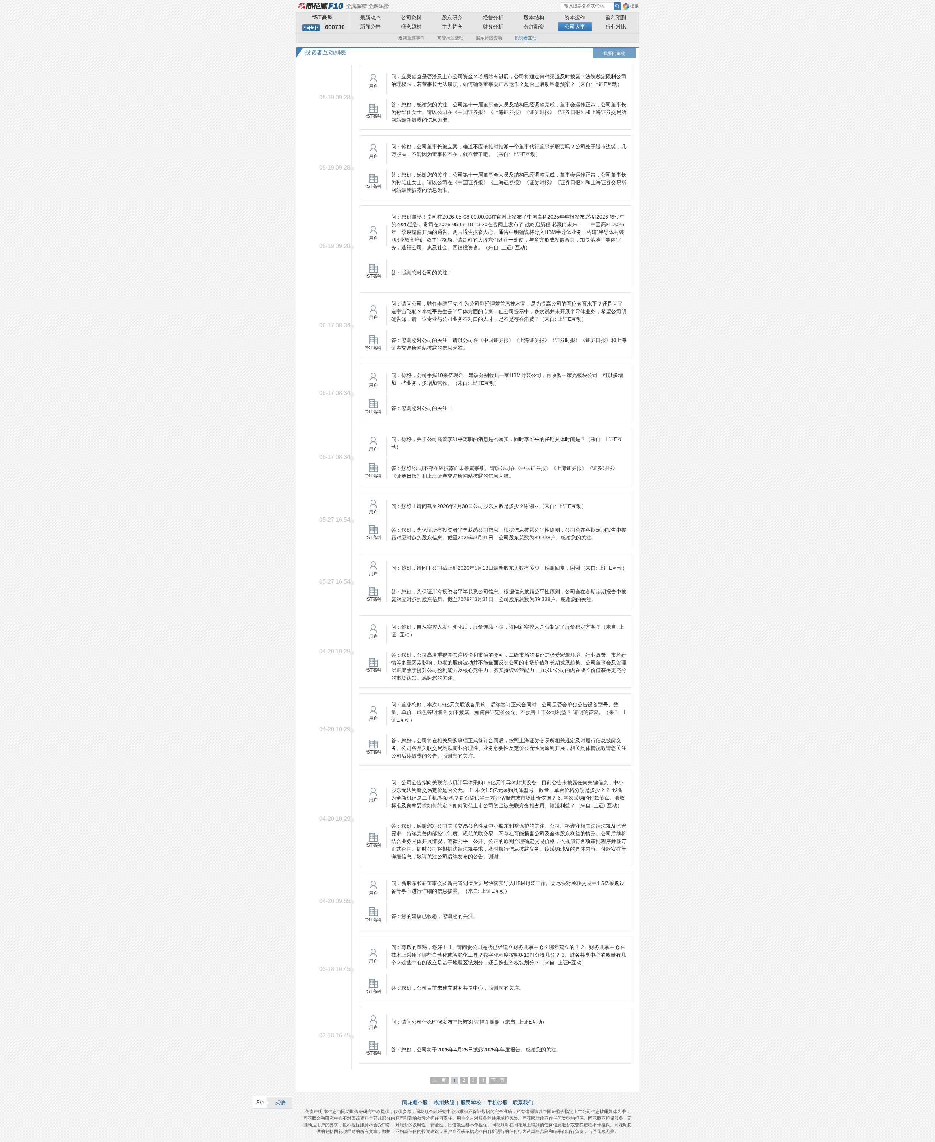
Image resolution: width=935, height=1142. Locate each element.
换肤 (634, 6)
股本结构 (534, 17)
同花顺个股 (415, 1102)
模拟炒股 (444, 1102)
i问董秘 (311, 27)
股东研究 (452, 17)
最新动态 (370, 17)
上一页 (439, 1080)
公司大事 (575, 27)
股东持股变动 (489, 38)
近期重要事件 (411, 38)
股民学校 (471, 1102)
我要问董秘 (614, 53)
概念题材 (411, 27)
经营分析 (493, 17)
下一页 (497, 1080)
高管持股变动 (450, 38)
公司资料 (411, 17)
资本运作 (575, 17)
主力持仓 (452, 27)
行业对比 (616, 27)
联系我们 (523, 1102)
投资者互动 (526, 38)
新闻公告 (370, 27)
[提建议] (272, 1102)
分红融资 (534, 27)
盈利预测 (616, 17)
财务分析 (493, 27)
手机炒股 (497, 1102)
